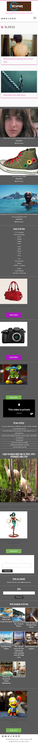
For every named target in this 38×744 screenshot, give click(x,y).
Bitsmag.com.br (15, 739)
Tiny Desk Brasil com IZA (19, 447)
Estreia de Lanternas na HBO (19, 442)
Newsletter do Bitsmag (19, 273)
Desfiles (19, 268)
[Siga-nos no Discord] (15, 19)
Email (4, 562)
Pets (19, 258)
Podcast (19, 263)
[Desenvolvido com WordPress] (31, 739)
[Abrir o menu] (34, 18)
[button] (6, 615)
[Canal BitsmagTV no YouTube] (4, 19)
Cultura (19, 236)
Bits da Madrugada (19, 234)
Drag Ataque (19, 440)
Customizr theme (24, 741)
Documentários (19, 261)
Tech (19, 253)
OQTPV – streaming (19, 265)
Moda (19, 249)
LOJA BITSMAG (19, 270)
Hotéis (19, 243)
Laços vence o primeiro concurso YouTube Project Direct (19, 138)
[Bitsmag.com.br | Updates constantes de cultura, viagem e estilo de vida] (19, 6)
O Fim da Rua (19, 437)
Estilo (19, 246)
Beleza (19, 251)
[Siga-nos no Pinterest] (11, 19)
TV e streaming (19, 232)
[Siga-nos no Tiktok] (9, 19)
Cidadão (19, 239)
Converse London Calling (19, 176)
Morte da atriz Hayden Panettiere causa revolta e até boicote (19, 435)
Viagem (19, 241)
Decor (19, 255)
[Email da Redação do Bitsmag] (2, 19)
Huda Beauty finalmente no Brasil (19, 444)
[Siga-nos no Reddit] (13, 19)
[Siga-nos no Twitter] (7, 19)
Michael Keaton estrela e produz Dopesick (15, 95)
